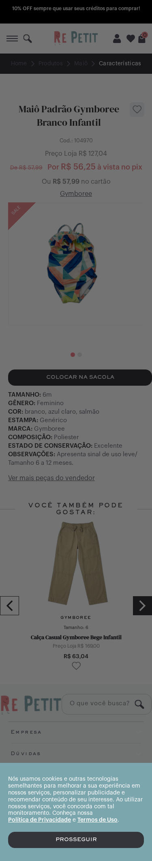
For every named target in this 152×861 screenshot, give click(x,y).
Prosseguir (76, 839)
